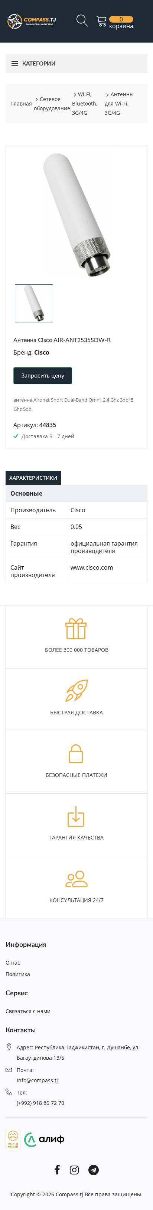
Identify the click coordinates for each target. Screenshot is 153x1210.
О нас (13, 962)
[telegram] (94, 1170)
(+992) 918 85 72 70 (40, 1102)
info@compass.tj (37, 1080)
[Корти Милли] (13, 1139)
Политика (18, 974)
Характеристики (33, 477)
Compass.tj (69, 1194)
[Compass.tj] (31, 21)
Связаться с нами (28, 1011)
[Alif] (42, 1139)
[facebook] (57, 1170)
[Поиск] (82, 24)
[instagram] (74, 1170)
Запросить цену (42, 376)
